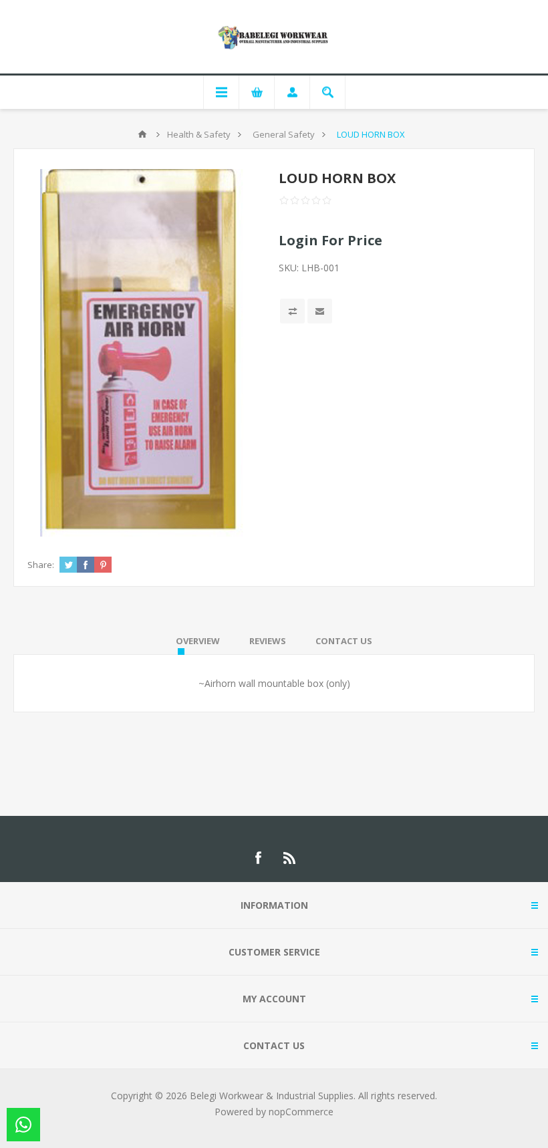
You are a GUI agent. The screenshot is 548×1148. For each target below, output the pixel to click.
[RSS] (290, 858)
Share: (40, 565)
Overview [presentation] (198, 641)
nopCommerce (301, 1111)
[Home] (142, 134)
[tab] (198, 641)
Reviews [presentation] (267, 641)
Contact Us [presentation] (343, 641)
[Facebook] (258, 858)
